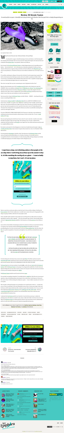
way (8, 116)
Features (58, 95)
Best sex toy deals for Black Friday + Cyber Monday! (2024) (10, 394)
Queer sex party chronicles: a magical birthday (10, 415)
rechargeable (3, 314)
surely (17, 122)
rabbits (20, 270)
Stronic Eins (11, 62)
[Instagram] (52, 1)
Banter (19, 4)
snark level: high (24, 314)
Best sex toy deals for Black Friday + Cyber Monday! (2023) (10, 410)
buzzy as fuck (3, 312)
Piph (52, 35)
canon (26, 273)
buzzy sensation (4, 212)
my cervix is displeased (32, 312)
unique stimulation (9, 316)
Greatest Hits (15, 12)
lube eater (24, 312)
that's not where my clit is (37, 314)
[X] (55, 426)
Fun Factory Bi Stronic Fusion (14, 65)
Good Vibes (39, 305)
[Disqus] (22, 372)
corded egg (23, 289)
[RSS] (61, 426)
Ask (29, 431)
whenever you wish (34, 338)
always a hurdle (11, 101)
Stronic (30, 314)
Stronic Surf (11, 289)
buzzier (17, 88)
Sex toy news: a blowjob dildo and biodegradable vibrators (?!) (31, 350)
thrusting (11, 133)
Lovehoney (24, 306)
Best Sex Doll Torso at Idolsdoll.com (54, 398)
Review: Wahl (19, 414)
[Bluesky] (50, 1)
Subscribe (54, 44)
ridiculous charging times (11, 314)
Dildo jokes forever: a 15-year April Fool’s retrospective (10, 405)
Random (46, 4)
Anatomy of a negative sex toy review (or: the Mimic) (42, 410)
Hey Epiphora (24, 431)
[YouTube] (53, 1)
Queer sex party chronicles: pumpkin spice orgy (10, 400)
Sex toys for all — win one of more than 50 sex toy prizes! (14, 350)
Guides (15, 4)
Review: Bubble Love (42, 414)
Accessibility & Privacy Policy (38, 431)
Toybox (28, 4)
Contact (47, 1)
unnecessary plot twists (5, 260)
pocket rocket (33, 289)
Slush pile (24, 12)
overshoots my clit (21, 86)
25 (45, 12)
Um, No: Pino (40, 393)
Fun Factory (28, 91)
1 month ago (21, 404)
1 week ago (20, 397)
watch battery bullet (5, 291)
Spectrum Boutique (32, 305)
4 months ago (26, 410)
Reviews (10, 4)
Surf (33, 265)
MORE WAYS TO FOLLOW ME (22, 196)
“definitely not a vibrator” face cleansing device (32, 88)
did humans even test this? (11, 312)
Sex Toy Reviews (20, 12)
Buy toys (39, 4)
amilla (20, 412)
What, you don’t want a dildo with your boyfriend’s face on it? (42, 400)
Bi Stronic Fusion (16, 96)
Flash (25, 90)
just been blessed (23, 226)
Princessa (20, 90)
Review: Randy (41, 404)
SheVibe (26, 305)
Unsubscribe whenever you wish (22, 194)
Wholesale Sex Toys (56, 397)
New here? (24, 4)
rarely (39, 114)
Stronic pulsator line (30, 228)
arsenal (16, 252)
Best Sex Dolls (60, 397)
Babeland (13, 306)
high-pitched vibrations (11, 220)
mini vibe (28, 289)
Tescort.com (51, 397)
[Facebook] (53, 426)
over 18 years (50, 39)
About (43, 1)
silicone (18, 314)
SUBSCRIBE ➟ (22, 191)
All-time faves (33, 4)
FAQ (43, 4)
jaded (28, 276)
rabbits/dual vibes (20, 101)
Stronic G (17, 289)
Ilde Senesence (21, 393)
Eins (1, 230)
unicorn (33, 220)
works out (3, 116)
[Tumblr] (55, 1)
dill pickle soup (37, 69)
